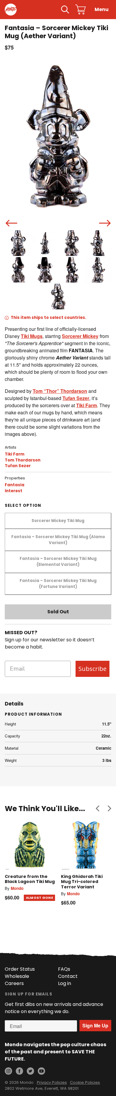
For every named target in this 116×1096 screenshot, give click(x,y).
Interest (13, 491)
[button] (97, 808)
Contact (68, 976)
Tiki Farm (14, 454)
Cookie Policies (85, 1082)
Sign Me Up (95, 1025)
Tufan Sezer (18, 466)
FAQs (64, 969)
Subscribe (92, 669)
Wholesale (17, 976)
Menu (102, 9)
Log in (64, 983)
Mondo (17, 888)
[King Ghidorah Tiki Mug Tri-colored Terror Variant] (86, 845)
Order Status (20, 969)
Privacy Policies (52, 1082)
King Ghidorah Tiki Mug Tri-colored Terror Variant (82, 881)
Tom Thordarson (22, 460)
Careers (14, 983)
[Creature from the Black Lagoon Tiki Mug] (30, 845)
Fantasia (14, 485)
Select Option (23, 505)
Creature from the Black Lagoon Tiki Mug (30, 879)
